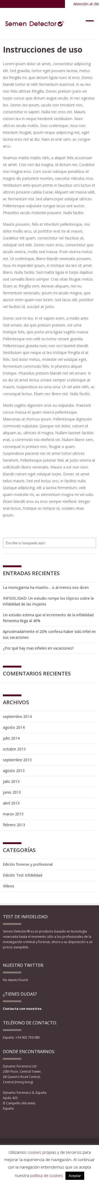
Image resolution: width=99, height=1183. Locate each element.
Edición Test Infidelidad (22, 875)
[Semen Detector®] (35, 24)
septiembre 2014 (17, 716)
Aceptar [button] (75, 1175)
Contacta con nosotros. (23, 1008)
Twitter (16, 1122)
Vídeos (8, 885)
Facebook (6, 1122)
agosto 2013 (14, 770)
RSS (33, 1122)
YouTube (25, 1122)
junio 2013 (12, 792)
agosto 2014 (14, 727)
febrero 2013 (14, 824)
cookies (34, 1152)
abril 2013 (11, 803)
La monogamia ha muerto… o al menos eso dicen (46, 587)
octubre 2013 (14, 748)
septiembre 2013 (17, 759)
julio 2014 (11, 738)
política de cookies (46, 1175)
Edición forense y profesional (28, 864)
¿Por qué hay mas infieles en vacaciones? (38, 648)
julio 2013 (11, 781)
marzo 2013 (13, 813)
